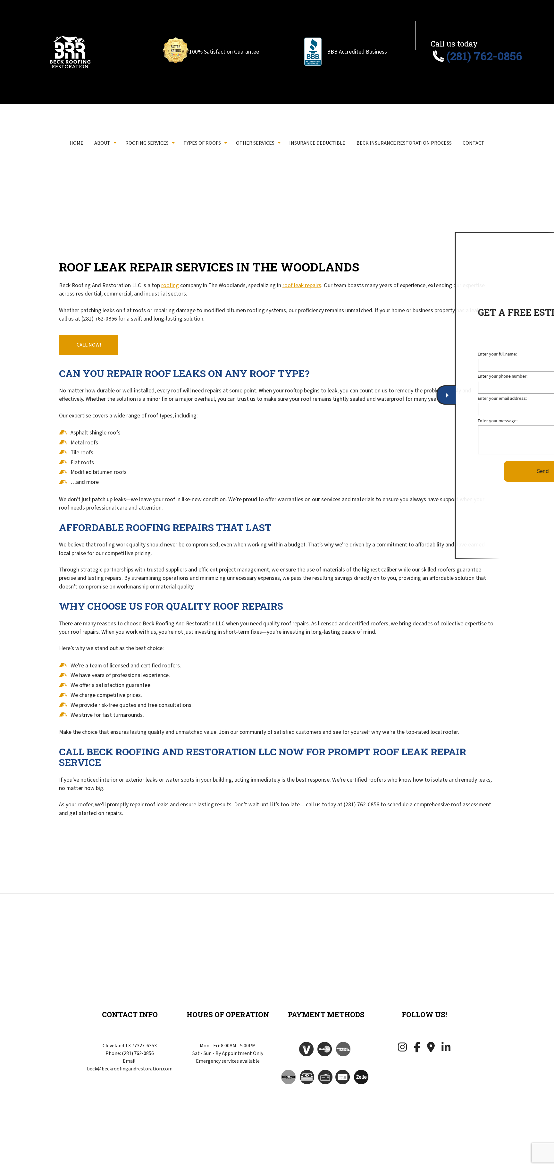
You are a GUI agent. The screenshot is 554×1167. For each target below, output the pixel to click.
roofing (170, 285)
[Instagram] (402, 1048)
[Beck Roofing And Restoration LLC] (70, 52)
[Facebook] (417, 1048)
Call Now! (89, 344)
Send (493, 472)
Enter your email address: (452, 399)
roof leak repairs (301, 285)
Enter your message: (448, 421)
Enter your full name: (447, 355)
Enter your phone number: (453, 377)
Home (76, 143)
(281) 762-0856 (138, 1053)
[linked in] (445, 1048)
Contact (473, 143)
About (102, 143)
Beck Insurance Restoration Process (404, 143)
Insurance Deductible (317, 143)
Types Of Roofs (202, 143)
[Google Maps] (431, 1048)
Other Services (255, 143)
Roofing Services (147, 143)
